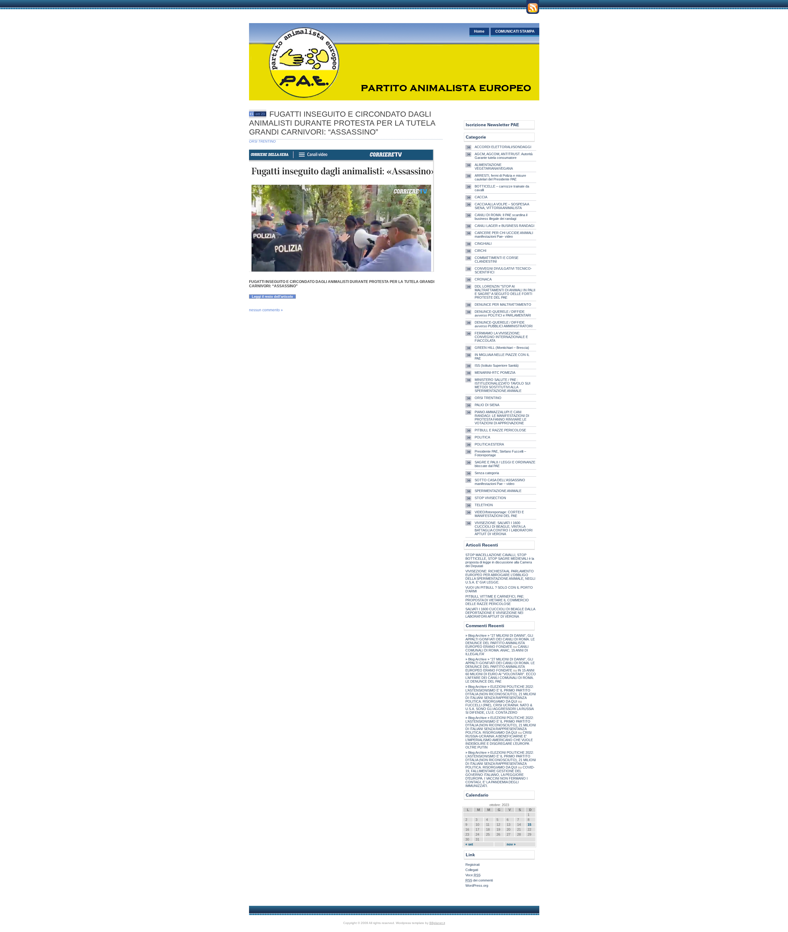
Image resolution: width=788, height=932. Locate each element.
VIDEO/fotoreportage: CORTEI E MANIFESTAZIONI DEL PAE (499, 514)
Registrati (472, 864)
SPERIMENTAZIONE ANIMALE (498, 491)
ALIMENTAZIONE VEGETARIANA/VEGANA (494, 166)
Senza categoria (487, 473)
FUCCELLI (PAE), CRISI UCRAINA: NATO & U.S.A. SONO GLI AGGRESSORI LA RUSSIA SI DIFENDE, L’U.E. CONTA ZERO (499, 708)
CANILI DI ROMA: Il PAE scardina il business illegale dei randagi (501, 216)
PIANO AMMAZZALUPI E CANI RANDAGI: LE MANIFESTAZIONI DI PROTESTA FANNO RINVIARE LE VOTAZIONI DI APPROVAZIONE (502, 417)
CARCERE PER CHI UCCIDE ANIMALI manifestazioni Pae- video (504, 234)
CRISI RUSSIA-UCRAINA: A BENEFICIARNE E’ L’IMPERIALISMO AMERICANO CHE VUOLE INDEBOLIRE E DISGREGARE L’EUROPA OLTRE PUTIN (499, 740)
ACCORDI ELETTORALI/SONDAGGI (503, 147)
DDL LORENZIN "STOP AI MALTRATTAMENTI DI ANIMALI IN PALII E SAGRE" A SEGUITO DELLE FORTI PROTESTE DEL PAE (505, 291)
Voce (472, 875)
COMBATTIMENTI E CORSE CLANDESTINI (496, 259)
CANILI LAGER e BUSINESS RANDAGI (504, 226)
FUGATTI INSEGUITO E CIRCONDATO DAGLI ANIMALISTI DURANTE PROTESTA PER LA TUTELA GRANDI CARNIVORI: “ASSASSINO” (342, 123)
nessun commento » (266, 310)
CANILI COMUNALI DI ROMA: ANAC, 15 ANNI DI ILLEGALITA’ (497, 650)
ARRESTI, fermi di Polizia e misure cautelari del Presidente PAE (500, 177)
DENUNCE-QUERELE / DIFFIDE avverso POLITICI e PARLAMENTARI (503, 313)
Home (479, 31)
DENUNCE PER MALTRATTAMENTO (503, 304)
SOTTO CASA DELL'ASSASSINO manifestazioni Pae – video (500, 482)
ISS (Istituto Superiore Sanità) (497, 365)
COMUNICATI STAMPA (515, 31)
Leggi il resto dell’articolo (272, 296)
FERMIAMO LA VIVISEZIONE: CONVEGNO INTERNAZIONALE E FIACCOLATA (501, 336)
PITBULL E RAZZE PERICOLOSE (500, 430)
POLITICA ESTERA (489, 444)
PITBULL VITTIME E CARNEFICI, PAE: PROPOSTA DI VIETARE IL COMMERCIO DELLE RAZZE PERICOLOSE (497, 600)
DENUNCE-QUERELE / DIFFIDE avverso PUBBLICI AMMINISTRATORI (504, 324)
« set (469, 844)
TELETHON (484, 505)
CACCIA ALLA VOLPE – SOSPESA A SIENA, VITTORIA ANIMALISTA (502, 206)
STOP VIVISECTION (490, 498)
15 (529, 824)
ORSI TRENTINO (262, 141)
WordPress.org (476, 885)
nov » (511, 844)
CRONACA (483, 279)
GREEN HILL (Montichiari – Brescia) (502, 347)
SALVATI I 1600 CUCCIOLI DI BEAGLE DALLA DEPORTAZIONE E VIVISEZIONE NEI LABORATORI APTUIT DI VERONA (500, 612)
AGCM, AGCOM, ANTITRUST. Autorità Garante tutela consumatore (504, 155)
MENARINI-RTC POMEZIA (495, 372)
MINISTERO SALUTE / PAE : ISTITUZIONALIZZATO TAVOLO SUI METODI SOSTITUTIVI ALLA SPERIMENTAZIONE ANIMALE (502, 385)
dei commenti (479, 880)
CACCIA (481, 197)
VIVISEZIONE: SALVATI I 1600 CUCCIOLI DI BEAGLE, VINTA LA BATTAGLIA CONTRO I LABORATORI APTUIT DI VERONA (504, 528)
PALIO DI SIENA (487, 405)
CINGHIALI (483, 243)
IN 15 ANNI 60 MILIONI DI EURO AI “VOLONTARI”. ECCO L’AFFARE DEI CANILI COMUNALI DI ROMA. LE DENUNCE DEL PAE (500, 675)
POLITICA (482, 437)
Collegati (471, 870)
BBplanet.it (437, 923)
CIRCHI (480, 250)
